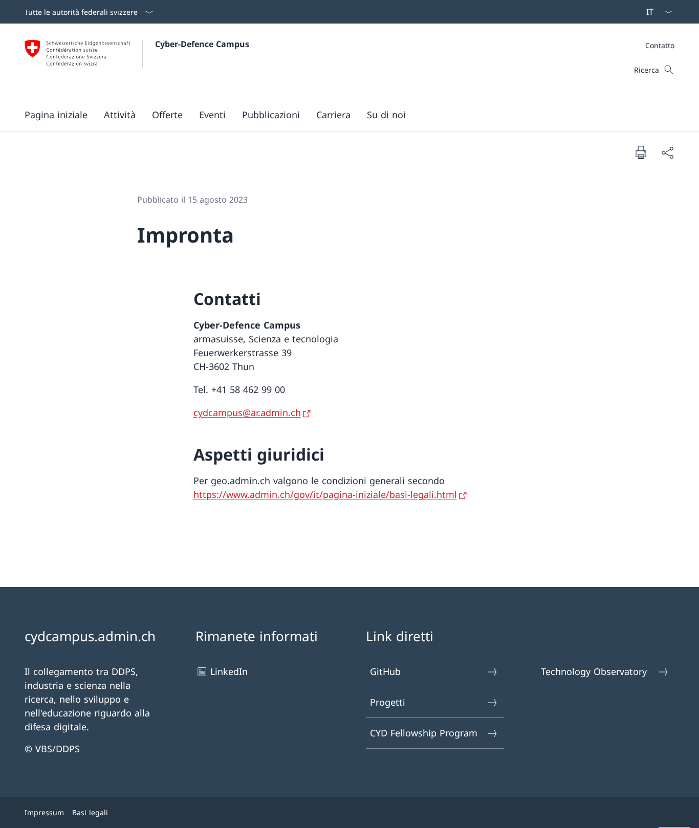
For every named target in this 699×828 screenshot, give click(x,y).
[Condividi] (667, 152)
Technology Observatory (594, 671)
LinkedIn (229, 671)
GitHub (385, 671)
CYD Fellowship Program (423, 733)
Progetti (387, 702)
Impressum (44, 812)
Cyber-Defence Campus (202, 44)
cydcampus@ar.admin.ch (247, 412)
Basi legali (90, 812)
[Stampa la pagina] (640, 152)
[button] (120, 114)
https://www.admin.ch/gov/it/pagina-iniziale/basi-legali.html (325, 494)
